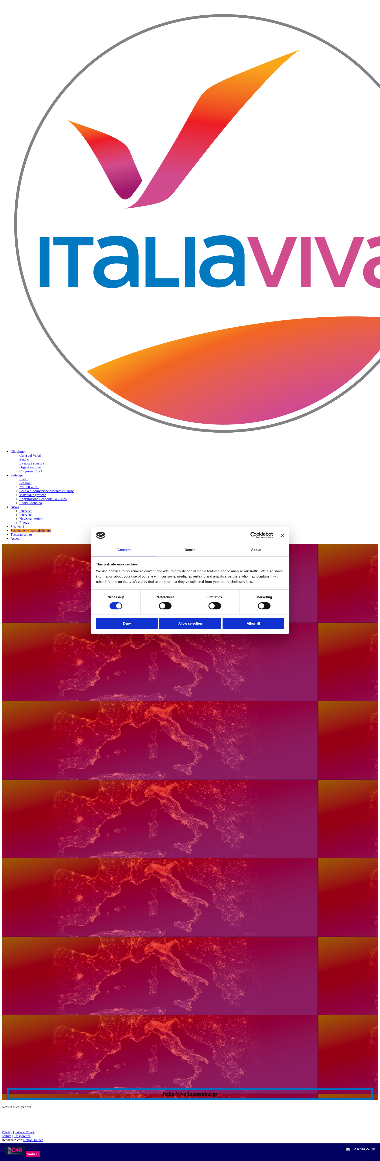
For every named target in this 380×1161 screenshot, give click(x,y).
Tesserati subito (21, 534)
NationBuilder (33, 1140)
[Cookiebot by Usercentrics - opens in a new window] (253, 535)
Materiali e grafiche (32, 495)
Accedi (15, 538)
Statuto (24, 459)
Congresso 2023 (30, 471)
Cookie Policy (25, 1132)
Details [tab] (190, 550)
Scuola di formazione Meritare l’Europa (46, 491)
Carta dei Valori (30, 455)
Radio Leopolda (30, 503)
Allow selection (190, 623)
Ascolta (360, 1149)
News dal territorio (32, 519)
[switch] (165, 605)
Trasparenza (22, 1136)
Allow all (253, 623)
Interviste (25, 511)
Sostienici (17, 526)
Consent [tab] (124, 550)
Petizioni (25, 483)
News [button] (15, 507)
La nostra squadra (31, 463)
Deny (127, 623)
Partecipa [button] (17, 475)
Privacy (7, 1132)
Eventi (23, 479)
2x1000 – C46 (29, 487)
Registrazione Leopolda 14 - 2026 (43, 499)
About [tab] (256, 550)
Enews (24, 523)
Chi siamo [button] (18, 451)
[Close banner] (282, 535)
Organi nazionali (30, 467)
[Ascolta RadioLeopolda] (349, 1151)
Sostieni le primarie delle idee (31, 530)
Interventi (26, 515)
